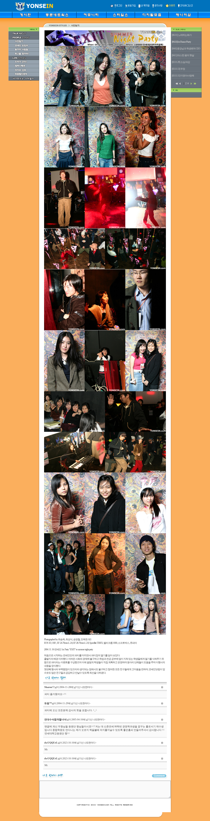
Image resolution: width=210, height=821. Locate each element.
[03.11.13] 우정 (178, 68)
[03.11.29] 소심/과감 (181, 62)
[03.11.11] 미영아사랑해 (183, 75)
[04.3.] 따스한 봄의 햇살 (183, 55)
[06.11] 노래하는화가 (182, 35)
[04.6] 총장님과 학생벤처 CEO (186, 48)
